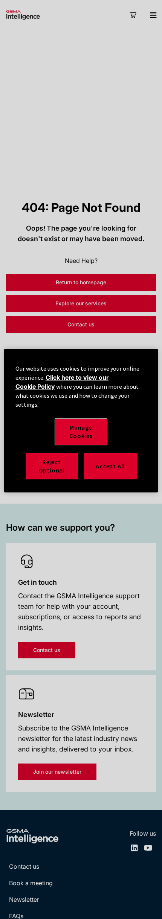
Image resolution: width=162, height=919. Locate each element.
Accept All (110, 466)
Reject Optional (52, 466)
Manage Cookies (81, 431)
